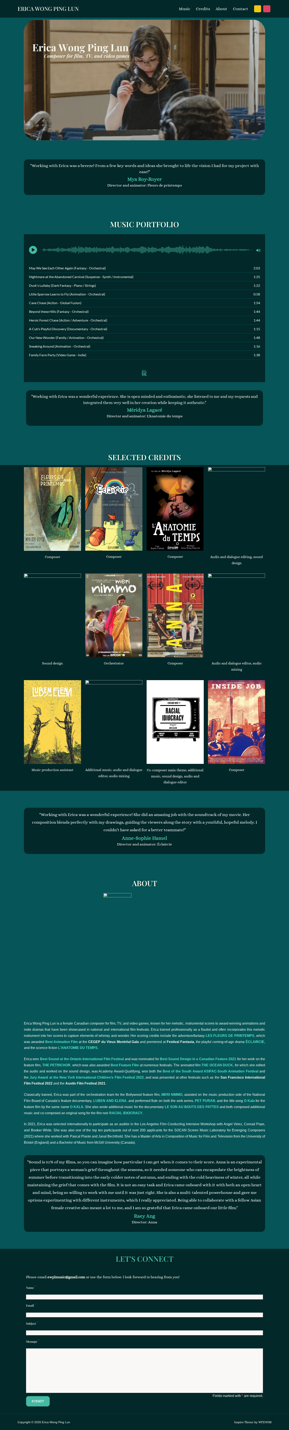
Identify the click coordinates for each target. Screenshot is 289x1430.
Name (30, 1288)
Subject (31, 1323)
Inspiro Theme (243, 1422)
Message (31, 1341)
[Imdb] (257, 9)
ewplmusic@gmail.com (66, 1277)
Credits (203, 8)
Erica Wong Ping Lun (48, 8)
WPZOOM (264, 1422)
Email (30, 1305)
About (221, 8)
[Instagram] (266, 9)
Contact (240, 8)
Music (184, 8)
